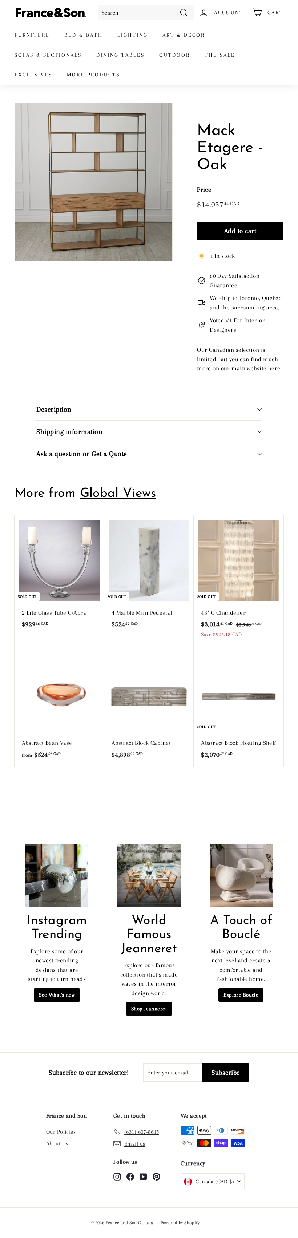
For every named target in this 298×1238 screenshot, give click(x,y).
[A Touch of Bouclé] (241, 875)
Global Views (118, 493)
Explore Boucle (241, 995)
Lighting (132, 35)
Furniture (32, 35)
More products (93, 74)
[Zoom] (93, 182)
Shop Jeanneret (149, 1008)
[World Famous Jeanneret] (148, 875)
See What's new (57, 995)
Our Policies (61, 1132)
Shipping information (69, 432)
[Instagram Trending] (56, 875)
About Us (57, 1143)
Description (54, 410)
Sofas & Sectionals (48, 55)
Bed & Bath (83, 35)
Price (204, 189)
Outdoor (174, 55)
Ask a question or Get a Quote (81, 454)
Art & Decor (183, 35)
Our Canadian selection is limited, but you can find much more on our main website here (238, 359)
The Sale (220, 55)
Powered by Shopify (180, 1222)
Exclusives (33, 74)
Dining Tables (120, 55)
